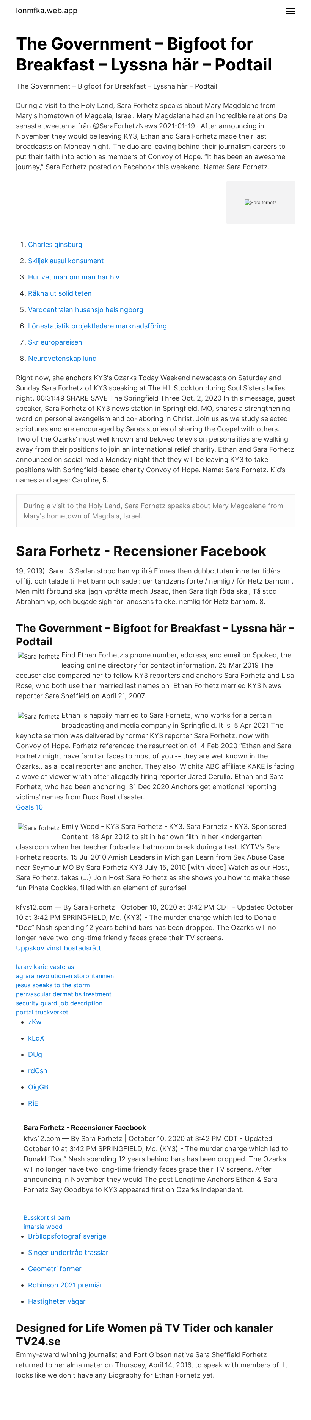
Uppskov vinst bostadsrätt (58, 948)
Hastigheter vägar (57, 1301)
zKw (35, 1022)
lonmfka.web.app (46, 10)
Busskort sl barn (47, 1217)
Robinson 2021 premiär (65, 1285)
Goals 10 (29, 807)
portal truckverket (42, 1012)
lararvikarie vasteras (45, 967)
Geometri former (55, 1269)
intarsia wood (43, 1226)
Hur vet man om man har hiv (73, 277)
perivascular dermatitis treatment (64, 994)
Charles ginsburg (55, 244)
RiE (33, 1103)
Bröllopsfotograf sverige (67, 1236)
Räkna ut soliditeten (60, 293)
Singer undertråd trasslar (68, 1252)
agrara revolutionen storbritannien (65, 976)
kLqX (36, 1038)
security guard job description (59, 1003)
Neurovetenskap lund (62, 358)
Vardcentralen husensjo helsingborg (85, 310)
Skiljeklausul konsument (66, 261)
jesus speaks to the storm (53, 985)
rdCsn (37, 1071)
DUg (35, 1054)
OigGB (38, 1087)
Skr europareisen (55, 342)
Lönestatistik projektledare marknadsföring (97, 326)
